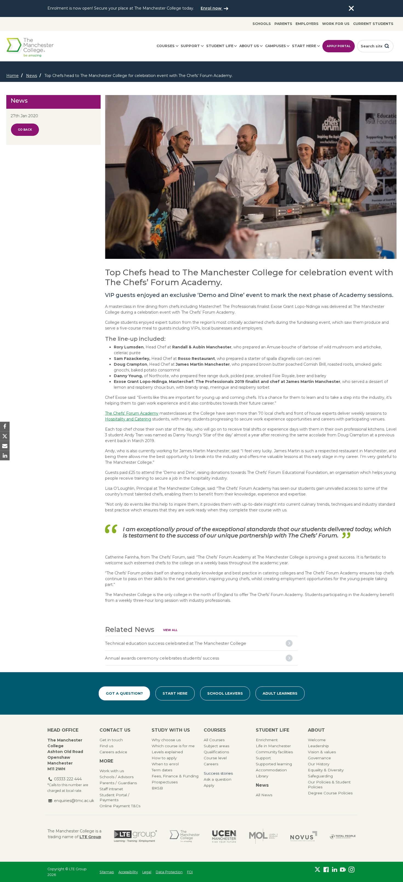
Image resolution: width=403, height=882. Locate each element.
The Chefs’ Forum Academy (131, 413)
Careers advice (113, 752)
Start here (304, 46)
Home (12, 75)
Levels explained (167, 752)
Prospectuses (165, 782)
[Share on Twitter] (5, 436)
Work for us (336, 24)
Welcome (317, 740)
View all (170, 630)
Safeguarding (320, 776)
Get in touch (111, 740)
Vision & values (322, 752)
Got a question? (124, 693)
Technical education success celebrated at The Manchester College (175, 643)
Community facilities (274, 752)
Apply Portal (338, 46)
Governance (319, 758)
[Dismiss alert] (351, 8)
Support (190, 46)
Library (262, 776)
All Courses (214, 740)
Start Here (175, 693)
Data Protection (169, 872)
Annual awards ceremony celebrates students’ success (162, 658)
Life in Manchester (273, 746)
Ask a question (217, 779)
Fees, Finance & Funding (175, 776)
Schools (261, 24)
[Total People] (343, 836)
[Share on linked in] (5, 455)
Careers (211, 764)
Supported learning (274, 764)
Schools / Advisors (117, 777)
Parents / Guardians (118, 783)
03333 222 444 (68, 779)
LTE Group (90, 836)
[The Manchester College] (185, 836)
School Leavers (225, 693)
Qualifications (216, 752)
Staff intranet (111, 789)
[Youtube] (343, 870)
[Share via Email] (5, 446)
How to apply (164, 758)
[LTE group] (135, 836)
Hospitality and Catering (128, 419)
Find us (106, 746)
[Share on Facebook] (5, 426)
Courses (166, 46)
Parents (283, 24)
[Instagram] (351, 870)
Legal (146, 872)
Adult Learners (280, 693)
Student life (219, 46)
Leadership (318, 746)
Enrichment (267, 740)
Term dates (162, 770)
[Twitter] (317, 870)
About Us (249, 46)
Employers (307, 24)
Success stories (218, 773)
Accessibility (128, 872)
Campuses (275, 46)
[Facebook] (326, 870)
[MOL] (263, 836)
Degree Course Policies (330, 793)
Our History (318, 764)
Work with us (112, 771)
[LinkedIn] (334, 870)
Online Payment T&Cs (120, 806)
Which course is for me (173, 746)
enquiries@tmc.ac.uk (74, 800)
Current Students (373, 24)
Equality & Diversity (326, 770)
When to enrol (165, 764)
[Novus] (303, 836)
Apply (209, 785)
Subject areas (216, 746)
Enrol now (212, 8)
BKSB (157, 788)
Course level (215, 758)
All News (264, 795)
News (31, 75)
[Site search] (387, 46)
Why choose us (166, 740)
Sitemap (107, 872)
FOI (190, 872)
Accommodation (271, 770)
